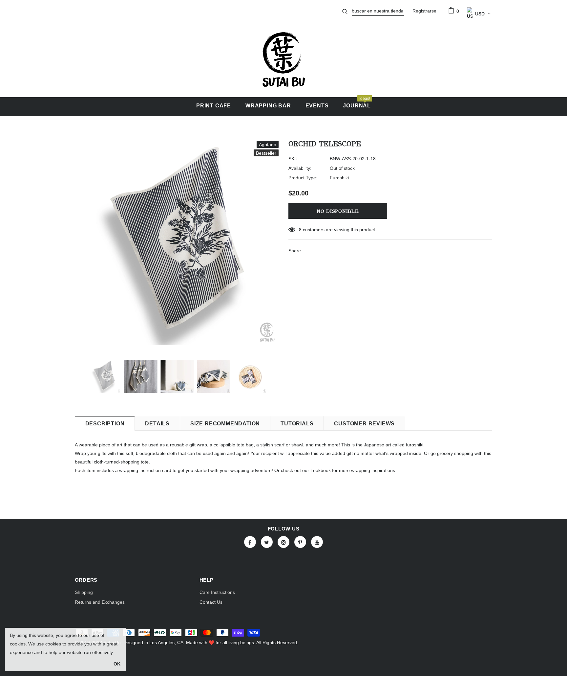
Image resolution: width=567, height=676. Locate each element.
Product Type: (302, 177)
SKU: (293, 158)
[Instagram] (283, 542)
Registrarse (424, 10)
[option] (177, 243)
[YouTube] (317, 542)
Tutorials (297, 423)
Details (157, 423)
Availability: (299, 168)
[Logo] (283, 59)
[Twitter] (267, 542)
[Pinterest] (300, 542)
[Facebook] (250, 542)
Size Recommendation (225, 423)
